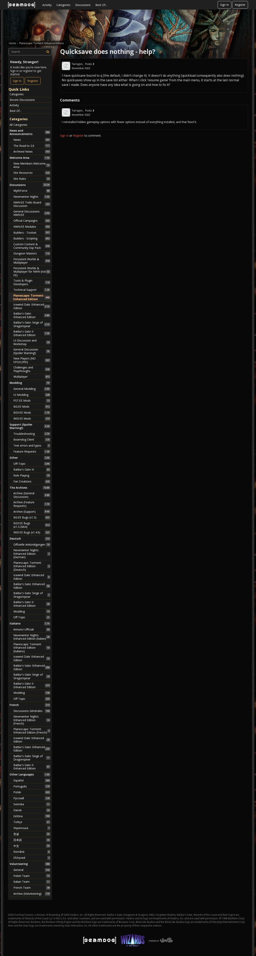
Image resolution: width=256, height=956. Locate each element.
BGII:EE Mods (31, 412)
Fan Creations (31, 481)
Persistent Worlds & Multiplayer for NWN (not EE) (31, 271)
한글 (31, 834)
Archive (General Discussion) (31, 495)
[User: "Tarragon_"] (66, 66)
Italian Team (31, 882)
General (31, 870)
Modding (31, 611)
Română (31, 852)
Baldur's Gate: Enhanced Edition (31, 315)
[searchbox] (30, 51)
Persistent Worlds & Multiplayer (31, 261)
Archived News (31, 151)
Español (31, 780)
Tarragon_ (77, 64)
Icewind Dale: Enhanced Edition (31, 306)
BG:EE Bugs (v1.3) (31, 517)
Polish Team (31, 876)
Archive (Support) (31, 511)
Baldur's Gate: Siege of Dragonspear (31, 324)
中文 (31, 846)
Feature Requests (31, 451)
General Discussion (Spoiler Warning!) (31, 351)
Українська (31, 828)
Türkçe (31, 822)
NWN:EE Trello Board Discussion (31, 204)
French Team (31, 887)
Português (31, 786)
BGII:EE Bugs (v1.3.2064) (31, 525)
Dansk (31, 810)
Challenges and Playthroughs (31, 369)
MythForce (31, 191)
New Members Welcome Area (31, 165)
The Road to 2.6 (31, 146)
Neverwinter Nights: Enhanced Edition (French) (31, 720)
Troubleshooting (31, 434)
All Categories (18, 125)
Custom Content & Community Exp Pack (31, 246)
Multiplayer (31, 376)
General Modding (31, 389)
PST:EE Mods (31, 400)
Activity (47, 5)
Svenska (31, 804)
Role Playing (31, 475)
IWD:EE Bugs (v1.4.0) (31, 532)
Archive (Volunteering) (31, 893)
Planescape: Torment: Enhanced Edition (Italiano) (31, 647)
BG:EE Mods (31, 406)
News (31, 140)
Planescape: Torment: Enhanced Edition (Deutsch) (31, 566)
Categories (63, 5)
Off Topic (31, 617)
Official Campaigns (31, 220)
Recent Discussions (22, 100)
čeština (31, 816)
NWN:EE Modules (31, 226)
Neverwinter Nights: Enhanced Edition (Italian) (31, 637)
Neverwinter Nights (31, 197)
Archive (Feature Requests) (31, 504)
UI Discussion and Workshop (31, 342)
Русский (31, 798)
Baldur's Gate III (31, 469)
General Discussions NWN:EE (31, 213)
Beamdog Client (31, 439)
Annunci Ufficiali (31, 629)
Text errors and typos (31, 445)
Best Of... (101, 5)
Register (240, 5)
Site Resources (31, 173)
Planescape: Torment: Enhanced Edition (31, 297)
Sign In (224, 5)
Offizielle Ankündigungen (31, 544)
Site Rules (31, 179)
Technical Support (31, 290)
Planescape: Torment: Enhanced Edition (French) (31, 731)
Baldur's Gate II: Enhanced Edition (31, 333)
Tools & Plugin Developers (31, 282)
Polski (31, 792)
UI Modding (31, 395)
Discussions (83, 5)
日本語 (31, 840)
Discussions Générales (31, 711)
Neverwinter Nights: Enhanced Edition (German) (31, 553)
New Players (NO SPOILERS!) (31, 360)
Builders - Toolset (31, 232)
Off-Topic (31, 464)
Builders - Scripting (31, 238)
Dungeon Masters (31, 253)
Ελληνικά (31, 858)
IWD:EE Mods (31, 418)
